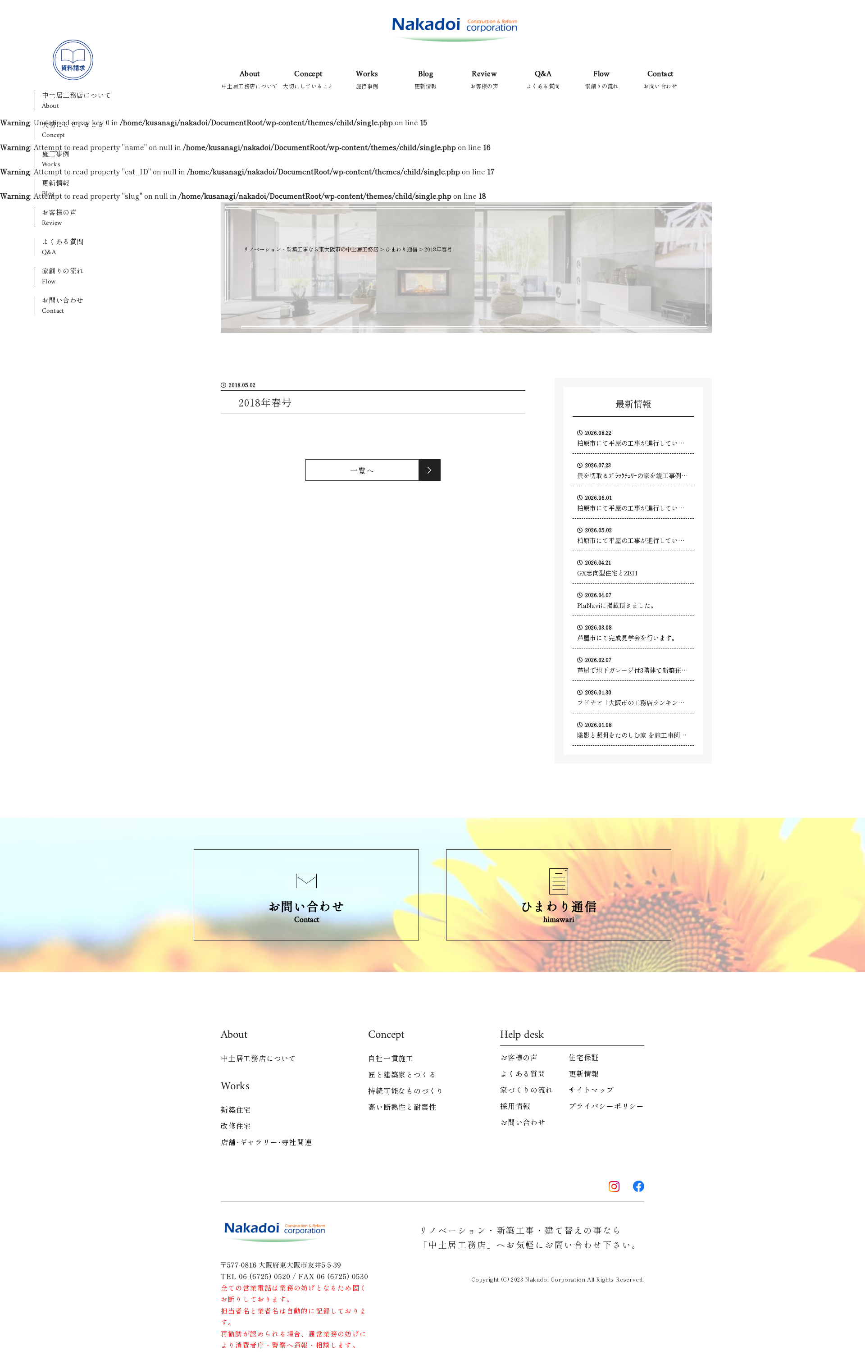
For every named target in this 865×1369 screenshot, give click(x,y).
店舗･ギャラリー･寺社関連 (266, 1141)
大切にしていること (73, 130)
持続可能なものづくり (406, 1090)
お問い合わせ (63, 306)
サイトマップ (591, 1089)
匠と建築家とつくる (402, 1074)
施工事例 (56, 159)
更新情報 (56, 188)
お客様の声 (59, 218)
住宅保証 (584, 1057)
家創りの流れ (63, 276)
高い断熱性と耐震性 (402, 1106)
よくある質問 (63, 247)
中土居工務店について (77, 100)
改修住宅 (236, 1125)
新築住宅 (236, 1109)
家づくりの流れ (526, 1089)
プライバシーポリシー (606, 1105)
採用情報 (515, 1105)
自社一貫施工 (391, 1058)
